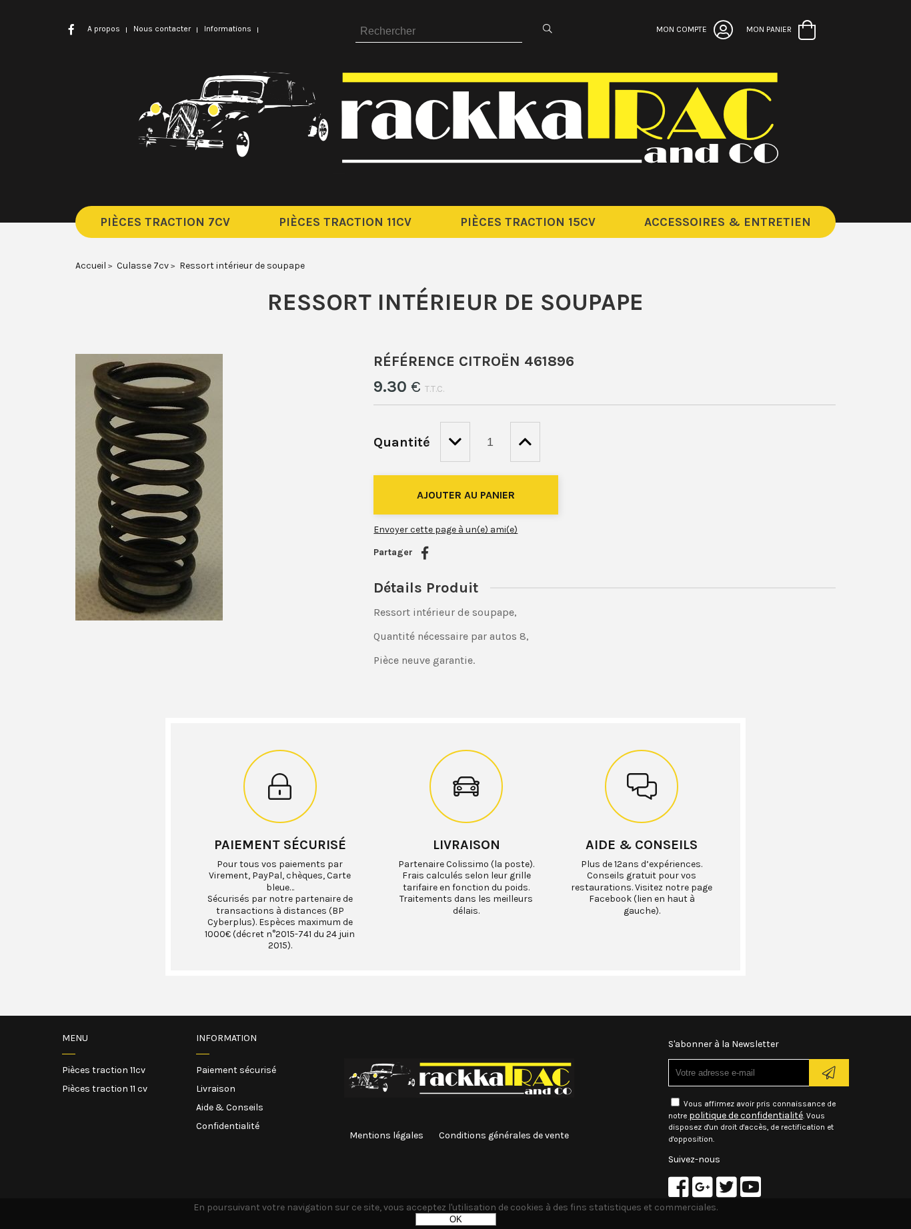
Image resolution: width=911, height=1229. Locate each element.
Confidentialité (227, 1126)
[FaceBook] (424, 553)
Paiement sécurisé (280, 844)
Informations (227, 28)
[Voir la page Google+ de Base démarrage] (702, 1186)
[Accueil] (456, 171)
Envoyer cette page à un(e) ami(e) (445, 529)
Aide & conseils (642, 844)
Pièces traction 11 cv (104, 1088)
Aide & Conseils (229, 1107)
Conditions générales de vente (504, 1135)
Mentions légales (386, 1135)
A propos (103, 28)
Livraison (466, 844)
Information (226, 1038)
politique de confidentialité (746, 1115)
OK (455, 1219)
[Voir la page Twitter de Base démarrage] (726, 1186)
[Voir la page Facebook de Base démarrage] (678, 1186)
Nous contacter (162, 28)
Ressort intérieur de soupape (455, 302)
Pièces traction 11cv (103, 1070)
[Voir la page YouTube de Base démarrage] (750, 1186)
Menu (75, 1038)
